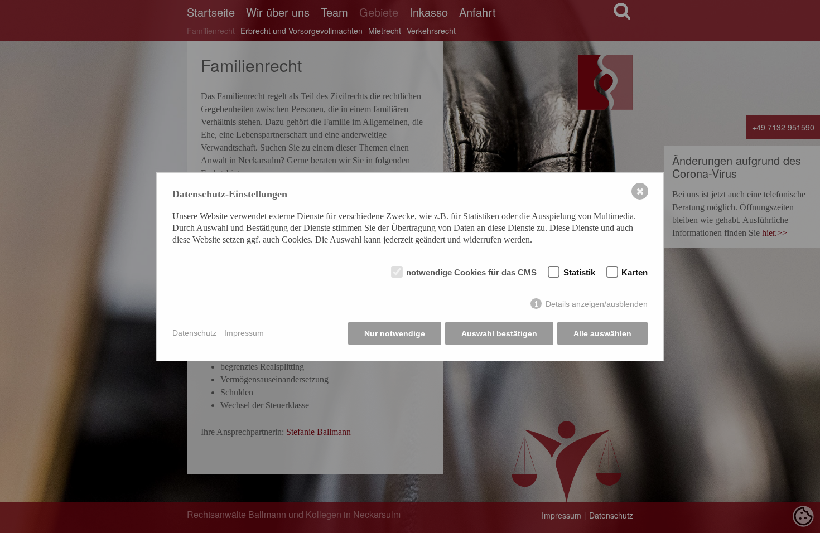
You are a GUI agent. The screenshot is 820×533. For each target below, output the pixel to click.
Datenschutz (194, 332)
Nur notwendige (394, 333)
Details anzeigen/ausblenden (597, 303)
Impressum (244, 332)
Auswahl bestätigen (499, 333)
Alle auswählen (602, 333)
